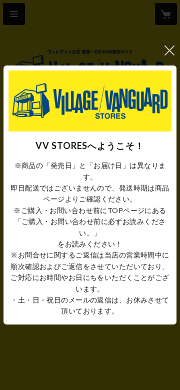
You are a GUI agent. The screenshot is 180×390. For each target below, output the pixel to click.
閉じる (169, 51)
